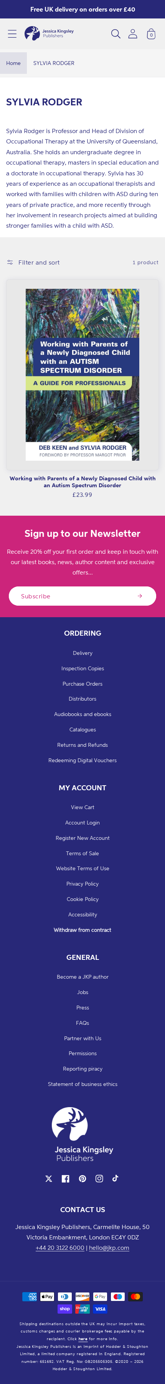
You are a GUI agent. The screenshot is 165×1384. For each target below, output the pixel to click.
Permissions (83, 1053)
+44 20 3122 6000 (60, 1247)
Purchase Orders (82, 683)
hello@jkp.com (109, 1247)
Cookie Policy (83, 899)
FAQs (82, 1022)
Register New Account (83, 837)
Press (82, 1007)
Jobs (82, 992)
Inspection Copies (82, 668)
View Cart (82, 807)
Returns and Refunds (82, 744)
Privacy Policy (82, 883)
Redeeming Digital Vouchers (82, 760)
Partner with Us (82, 1038)
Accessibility (82, 914)
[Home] (49, 34)
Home (13, 63)
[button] (12, 34)
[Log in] (132, 33)
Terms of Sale (82, 853)
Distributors (82, 698)
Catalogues (82, 729)
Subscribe (36, 596)
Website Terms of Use (82, 868)
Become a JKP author (83, 976)
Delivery (82, 653)
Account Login (82, 822)
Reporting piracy (82, 1068)
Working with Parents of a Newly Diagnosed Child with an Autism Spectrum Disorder (83, 481)
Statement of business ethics (82, 1084)
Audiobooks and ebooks (82, 714)
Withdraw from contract (82, 929)
